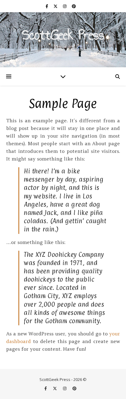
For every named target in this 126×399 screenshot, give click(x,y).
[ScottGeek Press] (63, 39)
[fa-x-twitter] (56, 6)
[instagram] (65, 6)
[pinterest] (74, 6)
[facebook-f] (47, 6)
